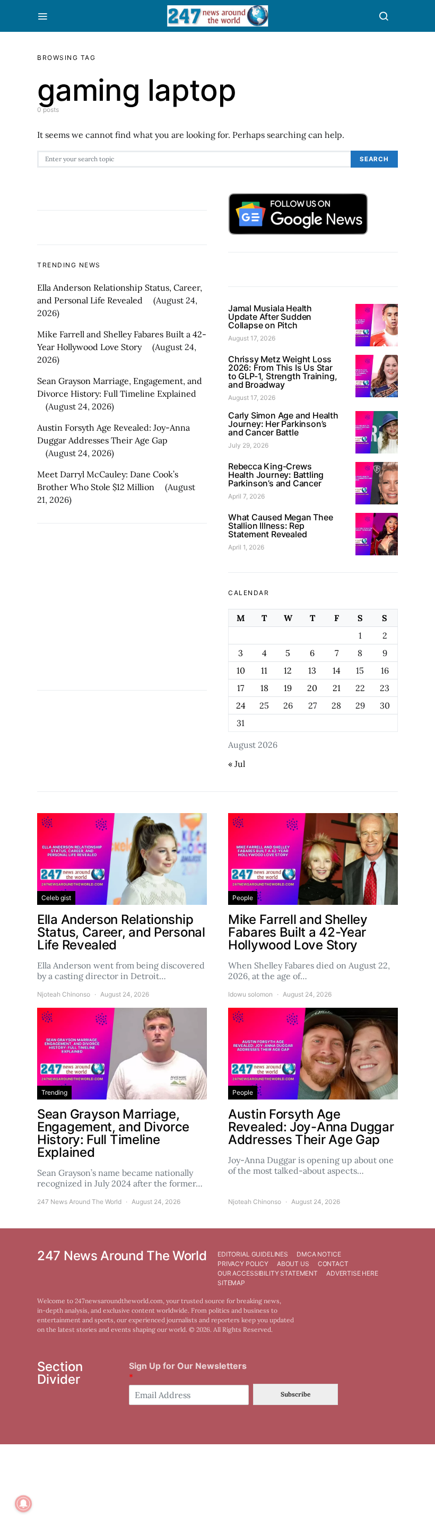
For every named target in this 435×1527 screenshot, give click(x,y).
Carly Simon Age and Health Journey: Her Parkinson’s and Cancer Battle (283, 424)
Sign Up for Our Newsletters (188, 1371)
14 (337, 670)
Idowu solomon (250, 994)
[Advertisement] (122, 606)
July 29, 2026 (248, 445)
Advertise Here (352, 1273)
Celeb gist (56, 898)
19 (288, 688)
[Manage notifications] (23, 1503)
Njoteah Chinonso (63, 994)
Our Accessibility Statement (268, 1273)
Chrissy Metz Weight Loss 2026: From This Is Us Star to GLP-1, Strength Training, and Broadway (282, 372)
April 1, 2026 (246, 547)
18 (264, 688)
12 (288, 670)
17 (240, 688)
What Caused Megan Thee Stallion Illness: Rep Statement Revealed (280, 525)
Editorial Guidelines (253, 1254)
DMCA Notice (319, 1254)
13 (312, 670)
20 (312, 688)
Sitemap (231, 1283)
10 (241, 670)
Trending (54, 1092)
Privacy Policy (243, 1264)
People (242, 898)
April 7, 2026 (246, 496)
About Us (293, 1264)
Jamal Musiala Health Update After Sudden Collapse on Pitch (270, 316)
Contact (333, 1264)
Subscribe (295, 1394)
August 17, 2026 (251, 338)
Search (374, 159)
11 (264, 670)
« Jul (236, 763)
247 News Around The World (79, 1202)
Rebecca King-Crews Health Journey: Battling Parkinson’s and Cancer (276, 474)
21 (337, 688)
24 (241, 705)
